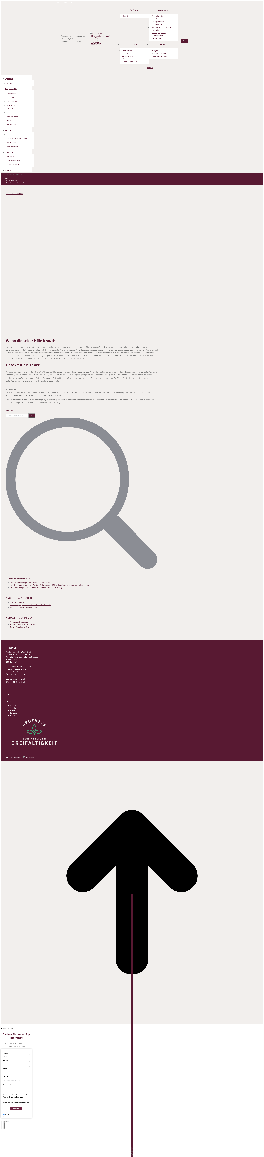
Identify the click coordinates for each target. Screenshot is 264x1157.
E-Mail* (5, 1077)
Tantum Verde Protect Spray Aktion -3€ (24, 607)
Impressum (9, 757)
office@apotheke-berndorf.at (16, 669)
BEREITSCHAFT (68, 3)
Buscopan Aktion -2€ (17, 602)
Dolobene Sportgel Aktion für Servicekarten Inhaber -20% (30, 605)
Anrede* (5, 1053)
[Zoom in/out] (8, 1121)
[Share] (4, 1121)
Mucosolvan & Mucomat (19, 622)
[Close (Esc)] (1, 1121)
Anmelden (16, 1108)
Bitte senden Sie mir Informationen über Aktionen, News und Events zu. (16, 1096)
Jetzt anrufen (60, 3)
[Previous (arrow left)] (1, 1125)
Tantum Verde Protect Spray (20, 627)
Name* (5, 1068)
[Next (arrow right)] (4, 1125)
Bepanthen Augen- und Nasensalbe (22, 624)
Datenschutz (18, 757)
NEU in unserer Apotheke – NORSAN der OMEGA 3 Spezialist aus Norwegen (37, 587)
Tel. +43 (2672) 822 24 (14, 667)
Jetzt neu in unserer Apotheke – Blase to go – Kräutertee (30, 582)
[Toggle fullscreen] (6, 1121)
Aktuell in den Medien (14, 194)
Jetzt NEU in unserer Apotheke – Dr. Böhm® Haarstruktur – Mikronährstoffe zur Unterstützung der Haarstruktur (49, 585)
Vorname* (6, 1060)
